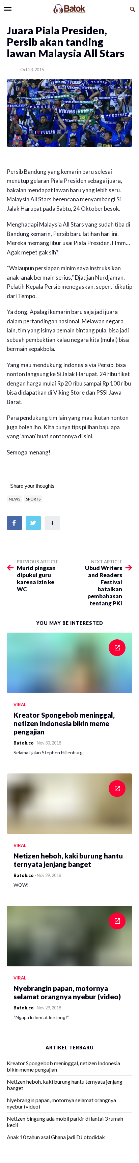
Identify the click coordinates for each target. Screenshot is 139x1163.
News (14, 499)
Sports (33, 499)
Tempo (26, 295)
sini (88, 436)
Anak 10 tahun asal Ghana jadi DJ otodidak (56, 1137)
